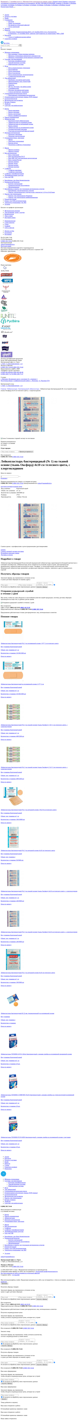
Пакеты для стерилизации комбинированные (23, 197)
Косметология (9, 214)
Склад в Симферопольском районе (19, 37)
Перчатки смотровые (15, 134)
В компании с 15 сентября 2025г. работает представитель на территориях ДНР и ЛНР (36, 33)
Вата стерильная (13, 155)
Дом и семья (9, 216)
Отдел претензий (14, 27)
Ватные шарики (13, 161)
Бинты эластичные (14, 114)
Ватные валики (13, 165)
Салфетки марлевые (14, 170)
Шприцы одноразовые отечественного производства (25, 57)
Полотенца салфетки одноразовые (19, 144)
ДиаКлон (8, 104)
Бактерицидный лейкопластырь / (29, 389)
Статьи (7, 1165)
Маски (10, 139)
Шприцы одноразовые (12, 52)
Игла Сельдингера (14, 73)
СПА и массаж (9, 227)
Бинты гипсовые (13, 112)
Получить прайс (6, 246)
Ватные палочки (13, 167)
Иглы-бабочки (13, 69)
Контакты (8, 35)
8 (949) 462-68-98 (17, 372)
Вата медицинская (11, 153)
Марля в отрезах (13, 151)
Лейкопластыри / (12, 389)
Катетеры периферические (17, 61)
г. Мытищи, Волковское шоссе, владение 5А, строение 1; (19, 379)
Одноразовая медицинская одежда (16, 93)
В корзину (4, 478)
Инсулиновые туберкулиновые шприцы (21, 54)
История (11, 21)
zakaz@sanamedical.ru (8, 244)
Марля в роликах (13, 149)
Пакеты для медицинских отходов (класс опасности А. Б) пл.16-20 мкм (31, 192)
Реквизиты (8, 1168)
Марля (7, 148)
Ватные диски (13, 163)
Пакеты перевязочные (12, 117)
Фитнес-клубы (9, 231)
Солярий (7, 226)
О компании (9, 20)
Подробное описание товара (10, 553)
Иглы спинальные (14, 71)
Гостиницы (8, 232)
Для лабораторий (10, 78)
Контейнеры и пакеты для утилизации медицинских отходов (24, 189)
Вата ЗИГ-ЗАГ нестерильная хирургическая (22, 158)
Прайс (11, 7)
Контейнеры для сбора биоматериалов (17, 180)
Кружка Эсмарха (10, 102)
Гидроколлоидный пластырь (17, 129)
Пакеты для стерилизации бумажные (20, 196)
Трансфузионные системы (16, 62)
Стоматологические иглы (16, 76)
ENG (8, 43)
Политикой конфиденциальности (47, 1271)
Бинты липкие (13, 126)
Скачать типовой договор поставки (12, 551)
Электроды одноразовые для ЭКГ (15, 202)
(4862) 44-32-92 (25, 607)
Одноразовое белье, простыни (14, 138)
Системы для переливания (13, 59)
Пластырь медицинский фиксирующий (21, 131)
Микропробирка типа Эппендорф (19, 81)
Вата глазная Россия (14, 160)
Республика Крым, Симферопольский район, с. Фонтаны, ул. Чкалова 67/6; (25, 380)
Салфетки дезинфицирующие (14, 173)
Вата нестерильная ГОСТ (16, 156)
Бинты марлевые (13, 110)
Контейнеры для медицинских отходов (21, 190)
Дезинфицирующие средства (14, 175)
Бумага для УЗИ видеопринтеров (15, 201)
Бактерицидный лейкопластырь (18, 121)
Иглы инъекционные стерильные (19, 68)
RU (5, 43)
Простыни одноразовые (16, 141)
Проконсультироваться (26, 451)
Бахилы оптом (13, 143)
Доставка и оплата (7, 555)
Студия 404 (15, 1275)
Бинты (7, 109)
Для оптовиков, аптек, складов (15, 212)
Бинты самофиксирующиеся (17, 115)
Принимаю (5, 1283)
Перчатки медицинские (12, 133)
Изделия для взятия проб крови (18, 90)
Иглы (6, 66)
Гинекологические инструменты (18, 185)
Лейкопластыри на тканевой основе (20, 122)
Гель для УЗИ (9, 177)
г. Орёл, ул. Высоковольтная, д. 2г (12, 364)
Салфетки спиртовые (15, 172)
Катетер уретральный (15, 184)
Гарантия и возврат (11, 38)
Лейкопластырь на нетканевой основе (20, 124)
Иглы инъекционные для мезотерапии (20, 74)
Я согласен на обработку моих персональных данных (20, 1344)
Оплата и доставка (11, 16)
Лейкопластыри (10, 119)
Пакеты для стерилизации (13, 194)
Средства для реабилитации (14, 105)
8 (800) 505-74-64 (6, 241)
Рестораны (8, 234)
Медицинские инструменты (14, 100)
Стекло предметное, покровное (18, 92)
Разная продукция (10, 199)
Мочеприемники (13, 187)
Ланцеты (11, 85)
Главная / (4, 389)
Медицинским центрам (12, 211)
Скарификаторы (13, 88)
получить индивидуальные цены (11, 486)
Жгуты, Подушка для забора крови (19, 86)
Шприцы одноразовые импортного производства (24, 56)
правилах (4, 1281)
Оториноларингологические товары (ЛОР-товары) (21, 97)
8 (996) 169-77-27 (17, 374)
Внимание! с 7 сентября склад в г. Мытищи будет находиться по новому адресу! (27, 1)
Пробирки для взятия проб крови (19, 80)
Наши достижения (14, 23)
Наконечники (12, 83)
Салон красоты (9, 222)
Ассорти (7, 204)
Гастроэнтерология (11, 98)
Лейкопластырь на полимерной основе (21, 127)
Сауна (6, 224)
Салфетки (8, 168)
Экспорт (7, 28)
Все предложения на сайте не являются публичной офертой (20, 1273)
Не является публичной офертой (18, 25)
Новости (7, 30)
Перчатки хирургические (16, 136)
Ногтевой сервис (10, 217)
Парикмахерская (10, 221)
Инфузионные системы (16, 64)
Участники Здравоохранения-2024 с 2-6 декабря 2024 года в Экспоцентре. (32, 32)
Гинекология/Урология (12, 182)
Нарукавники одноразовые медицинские (21, 95)
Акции (7, 15)
